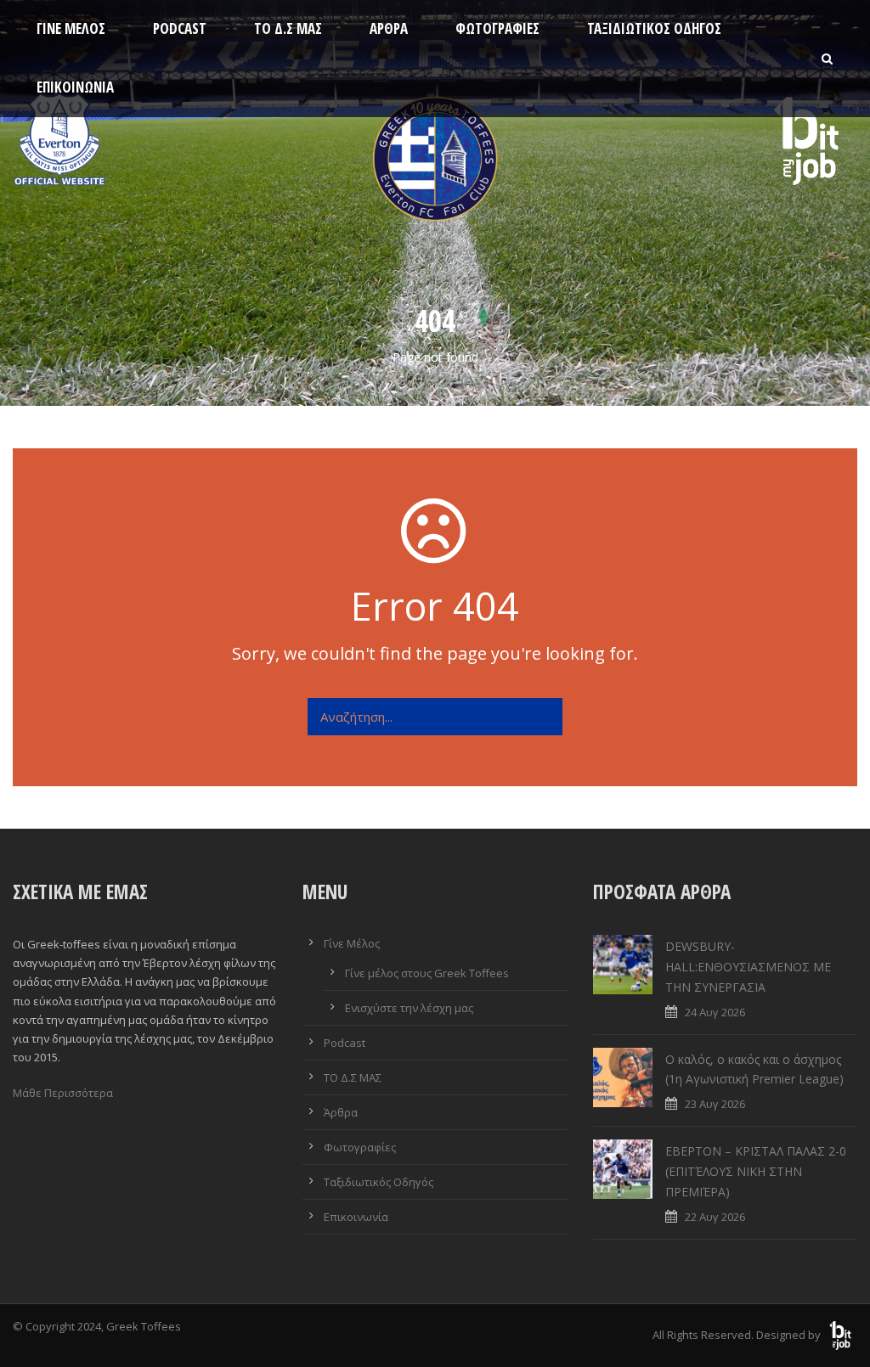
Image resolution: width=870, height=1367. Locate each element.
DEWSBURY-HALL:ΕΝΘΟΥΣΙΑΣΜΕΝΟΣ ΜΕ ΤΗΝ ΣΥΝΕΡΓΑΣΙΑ (748, 966)
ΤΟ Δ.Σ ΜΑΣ (288, 28)
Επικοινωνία (75, 87)
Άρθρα (389, 28)
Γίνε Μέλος (71, 28)
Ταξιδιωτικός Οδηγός (654, 28)
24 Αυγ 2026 (715, 1012)
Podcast (179, 28)
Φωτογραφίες (497, 28)
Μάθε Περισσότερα (63, 1092)
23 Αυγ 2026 (715, 1103)
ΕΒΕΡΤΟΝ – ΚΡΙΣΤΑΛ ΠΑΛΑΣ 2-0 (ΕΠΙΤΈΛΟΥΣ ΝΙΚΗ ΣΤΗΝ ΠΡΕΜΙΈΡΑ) (755, 1171)
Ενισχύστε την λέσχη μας (409, 1007)
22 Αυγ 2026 (715, 1216)
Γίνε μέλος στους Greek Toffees (427, 973)
